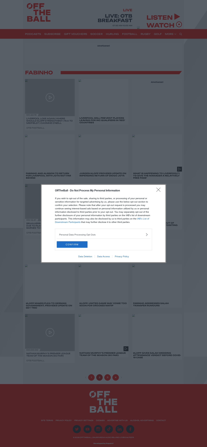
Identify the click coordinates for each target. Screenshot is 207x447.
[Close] (159, 191)
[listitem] (103, 234)
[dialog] (103, 223)
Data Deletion (85, 256)
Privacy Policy (122, 256)
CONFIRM (72, 244)
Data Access (103, 256)
